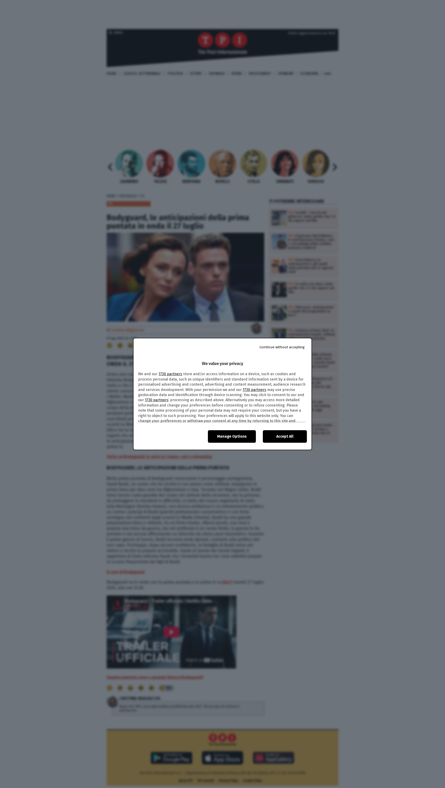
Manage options (232, 436)
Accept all (284, 436)
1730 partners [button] (170, 374)
